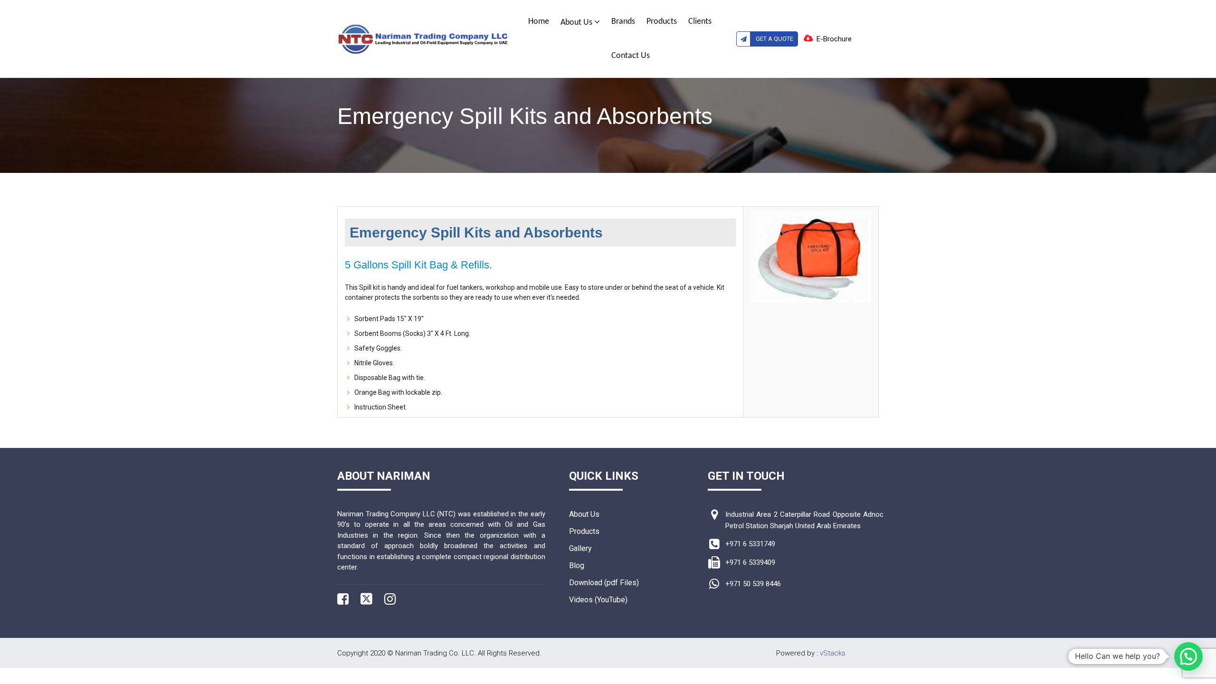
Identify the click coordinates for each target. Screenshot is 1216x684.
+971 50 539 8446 (753, 584)
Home (538, 21)
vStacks (833, 653)
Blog (576, 565)
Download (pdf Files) (604, 582)
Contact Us (630, 55)
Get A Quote (774, 38)
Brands (623, 21)
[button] (1188, 656)
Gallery (580, 548)
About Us (577, 22)
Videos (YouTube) (598, 599)
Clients (700, 21)
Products (661, 21)
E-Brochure (834, 39)
